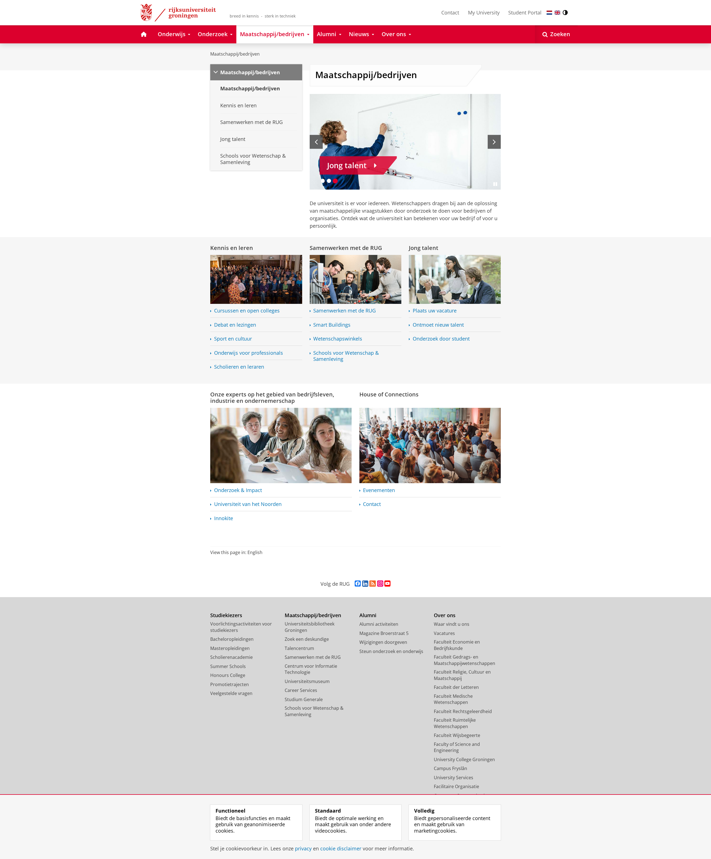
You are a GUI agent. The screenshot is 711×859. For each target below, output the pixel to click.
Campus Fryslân (450, 768)
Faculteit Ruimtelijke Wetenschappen (455, 723)
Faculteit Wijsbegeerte (457, 735)
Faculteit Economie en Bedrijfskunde (457, 645)
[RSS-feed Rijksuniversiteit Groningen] (372, 583)
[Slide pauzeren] (495, 184)
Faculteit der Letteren (456, 687)
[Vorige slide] (316, 142)
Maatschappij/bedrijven (235, 54)
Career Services (301, 690)
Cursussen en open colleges (247, 310)
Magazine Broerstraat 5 (384, 633)
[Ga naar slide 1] (323, 181)
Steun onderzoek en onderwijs (391, 651)
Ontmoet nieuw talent (438, 325)
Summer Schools (228, 666)
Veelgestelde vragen (231, 693)
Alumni (367, 615)
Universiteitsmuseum (307, 681)
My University (484, 12)
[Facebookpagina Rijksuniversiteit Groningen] (358, 583)
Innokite (223, 518)
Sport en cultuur (233, 339)
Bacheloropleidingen (232, 639)
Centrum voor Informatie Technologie (311, 669)
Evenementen (379, 490)
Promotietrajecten (229, 684)
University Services (453, 777)
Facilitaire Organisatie (456, 786)
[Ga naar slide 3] (335, 181)
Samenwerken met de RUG (346, 248)
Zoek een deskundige (307, 639)
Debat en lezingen (235, 325)
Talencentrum (299, 648)
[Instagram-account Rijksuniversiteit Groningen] (380, 583)
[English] (557, 13)
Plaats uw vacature (435, 310)
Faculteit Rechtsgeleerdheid (463, 711)
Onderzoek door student (441, 339)
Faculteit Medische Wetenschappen (453, 699)
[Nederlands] (549, 13)
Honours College (227, 675)
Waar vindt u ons (451, 624)
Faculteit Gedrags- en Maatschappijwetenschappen (464, 660)
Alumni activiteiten (378, 624)
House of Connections (389, 394)
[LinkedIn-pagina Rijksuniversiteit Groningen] (365, 583)
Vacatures (444, 633)
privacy (303, 848)
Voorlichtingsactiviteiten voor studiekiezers (241, 627)
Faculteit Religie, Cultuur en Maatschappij (462, 675)
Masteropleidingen (230, 648)
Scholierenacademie (231, 657)
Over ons (444, 615)
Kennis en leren (231, 248)
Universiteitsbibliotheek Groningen (309, 627)
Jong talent (423, 248)
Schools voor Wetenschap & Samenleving (346, 356)
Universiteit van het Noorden (248, 504)
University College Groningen (464, 759)
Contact (450, 12)
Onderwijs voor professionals (248, 353)
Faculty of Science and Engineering (457, 747)
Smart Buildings (332, 325)
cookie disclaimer (340, 848)
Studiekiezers (226, 615)
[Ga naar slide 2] (329, 181)
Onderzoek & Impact (238, 490)
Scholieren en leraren (239, 367)
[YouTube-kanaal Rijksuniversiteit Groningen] (387, 583)
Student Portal (525, 12)
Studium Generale (304, 699)
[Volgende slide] (494, 142)
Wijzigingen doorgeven (383, 642)
